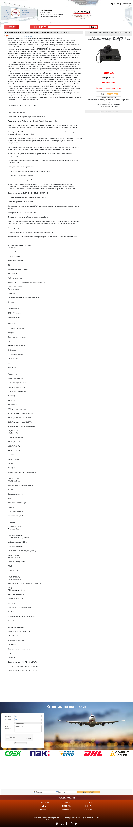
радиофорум (66, 809)
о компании (44, 803)
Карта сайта (88, 809)
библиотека (66, 806)
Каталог (7, 35)
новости (88, 806)
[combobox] (68, 27)
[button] (11, 27)
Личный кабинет (127, 3)
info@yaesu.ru (45, 12)
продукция (66, 803)
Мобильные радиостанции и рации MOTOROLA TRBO (20, 36)
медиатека (44, 809)
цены (44, 806)
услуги (89, 803)
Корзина (116, 3)
